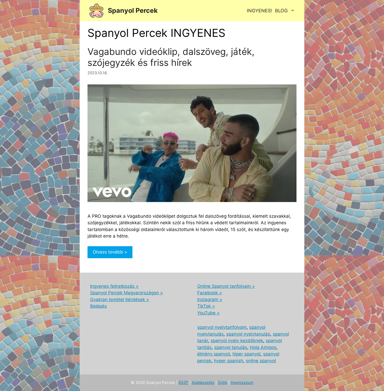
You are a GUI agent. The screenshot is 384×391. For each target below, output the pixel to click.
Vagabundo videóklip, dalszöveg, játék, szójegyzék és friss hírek (171, 57)
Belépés (98, 306)
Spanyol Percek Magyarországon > (126, 292)
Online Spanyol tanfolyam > (226, 286)
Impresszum (242, 382)
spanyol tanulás (230, 347)
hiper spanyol (246, 353)
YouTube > (208, 312)
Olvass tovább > (110, 252)
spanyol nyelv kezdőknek (237, 340)
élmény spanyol (213, 353)
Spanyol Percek (133, 10)
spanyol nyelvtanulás (248, 334)
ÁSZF (183, 382)
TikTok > (206, 306)
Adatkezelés (203, 382)
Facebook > (209, 292)
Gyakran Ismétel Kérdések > (119, 299)
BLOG (281, 10)
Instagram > (209, 299)
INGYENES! (259, 10)
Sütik (222, 382)
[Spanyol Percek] (96, 10)
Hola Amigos (263, 347)
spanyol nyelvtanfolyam (222, 327)
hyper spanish (228, 360)
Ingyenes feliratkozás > (114, 286)
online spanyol (261, 360)
